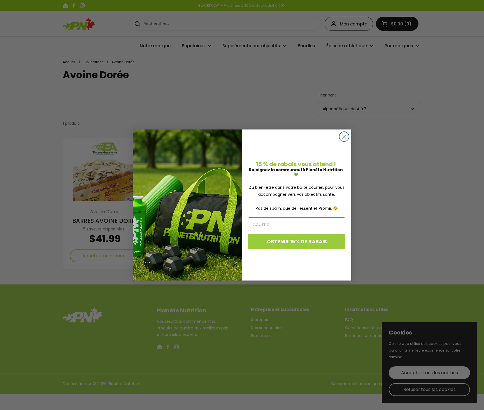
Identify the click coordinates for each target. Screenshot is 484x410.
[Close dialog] (344, 137)
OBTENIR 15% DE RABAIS (297, 241)
